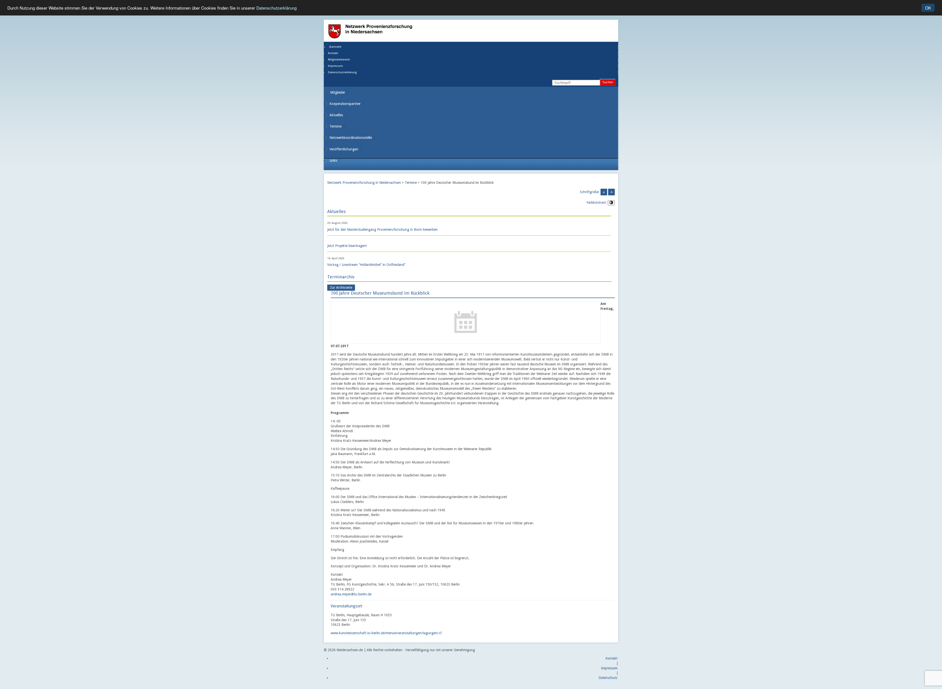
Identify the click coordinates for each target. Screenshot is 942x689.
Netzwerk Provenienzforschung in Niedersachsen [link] (364, 183)
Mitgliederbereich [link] (339, 59)
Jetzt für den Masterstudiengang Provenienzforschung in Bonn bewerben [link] (382, 229)
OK (928, 8)
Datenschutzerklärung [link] (342, 72)
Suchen (607, 82)
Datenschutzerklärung (276, 8)
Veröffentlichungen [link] (343, 149)
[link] (465, 341)
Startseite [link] (335, 46)
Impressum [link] (335, 66)
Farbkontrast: (597, 202)
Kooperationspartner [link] (345, 104)
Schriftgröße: (590, 192)
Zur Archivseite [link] (341, 288)
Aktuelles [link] (336, 115)
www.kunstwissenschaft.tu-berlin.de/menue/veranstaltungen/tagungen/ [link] (384, 633)
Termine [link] (335, 126)
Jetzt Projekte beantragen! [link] (347, 246)
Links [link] (333, 160)
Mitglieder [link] (337, 92)
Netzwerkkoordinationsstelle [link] (350, 138)
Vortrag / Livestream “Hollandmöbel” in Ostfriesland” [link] (366, 265)
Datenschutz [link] (608, 678)
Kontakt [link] (333, 53)
